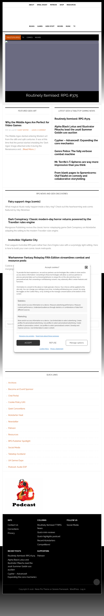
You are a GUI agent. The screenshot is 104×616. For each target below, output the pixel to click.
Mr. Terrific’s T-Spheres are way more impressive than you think (76, 163)
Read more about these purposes (47, 336)
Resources (13, 434)
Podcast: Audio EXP (17, 467)
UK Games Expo (15, 460)
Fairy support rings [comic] (24, 201)
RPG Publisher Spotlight (19, 441)
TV (23, 37)
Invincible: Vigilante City (23, 239)
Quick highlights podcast (48, 536)
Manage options (77, 343)
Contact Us (13, 525)
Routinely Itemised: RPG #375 (52, 95)
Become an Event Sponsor (20, 389)
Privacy (11, 533)
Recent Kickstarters (46, 540)
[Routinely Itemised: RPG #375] (52, 66)
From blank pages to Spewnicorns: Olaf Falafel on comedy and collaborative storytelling (75, 175)
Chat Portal (13, 395)
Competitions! (43, 544)
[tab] (13, 37)
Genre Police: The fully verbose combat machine (73, 153)
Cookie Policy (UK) (16, 402)
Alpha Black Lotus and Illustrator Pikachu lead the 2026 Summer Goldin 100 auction (74, 129)
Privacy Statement (56, 349)
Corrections (13, 529)
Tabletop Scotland (16, 454)
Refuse (52, 343)
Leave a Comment (39, 130)
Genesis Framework (60, 589)
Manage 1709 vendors (26, 336)
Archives (12, 383)
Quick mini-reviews (46, 532)
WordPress (74, 589)
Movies (38, 37)
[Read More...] (29, 149)
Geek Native (52, 16)
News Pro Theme (42, 589)
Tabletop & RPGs (13, 37)
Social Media (14, 447)
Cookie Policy (44, 349)
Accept (28, 343)
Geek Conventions (16, 408)
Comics (29, 37)
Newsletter (13, 421)
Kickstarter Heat (15, 415)
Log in (82, 589)
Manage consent (96, 582)
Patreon (12, 428)
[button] (86, 267)
